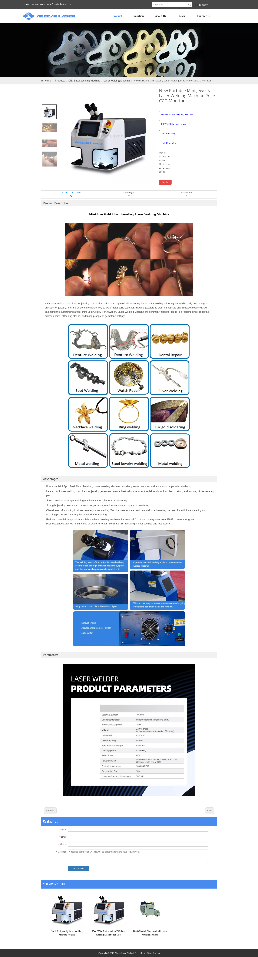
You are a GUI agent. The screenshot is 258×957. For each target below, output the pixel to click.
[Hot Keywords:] (189, 4)
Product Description (71, 192)
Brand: (162, 160)
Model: (162, 152)
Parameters (186, 192)
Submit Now (78, 868)
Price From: (164, 168)
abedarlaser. (62, 4)
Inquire (165, 182)
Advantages (129, 192)
